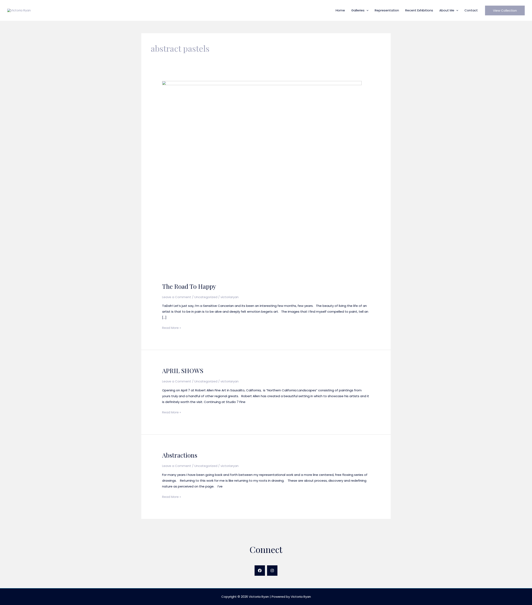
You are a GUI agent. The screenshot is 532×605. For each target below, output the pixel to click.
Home (340, 10)
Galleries (358, 10)
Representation (387, 10)
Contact (471, 10)
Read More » (171, 328)
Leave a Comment (176, 297)
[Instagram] (272, 570)
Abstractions (179, 455)
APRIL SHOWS (182, 370)
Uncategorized (205, 297)
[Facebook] (260, 570)
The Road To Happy (189, 286)
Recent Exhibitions (419, 10)
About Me (446, 10)
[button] (366, 10)
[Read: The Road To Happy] (262, 179)
